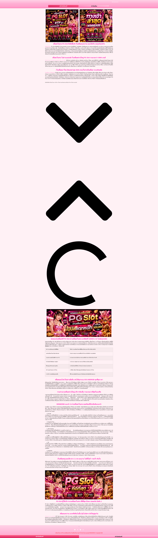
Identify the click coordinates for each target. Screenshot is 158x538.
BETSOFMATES (115, 2)
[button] (79, 123)
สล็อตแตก (48, 516)
